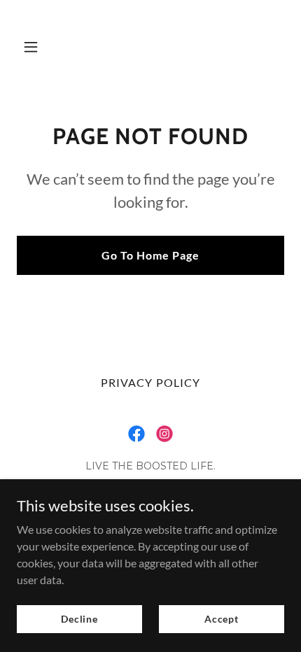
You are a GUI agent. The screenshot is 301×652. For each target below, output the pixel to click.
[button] (37, 47)
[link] (150, 70)
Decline (79, 619)
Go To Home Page (151, 255)
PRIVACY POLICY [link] (150, 382)
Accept (221, 619)
